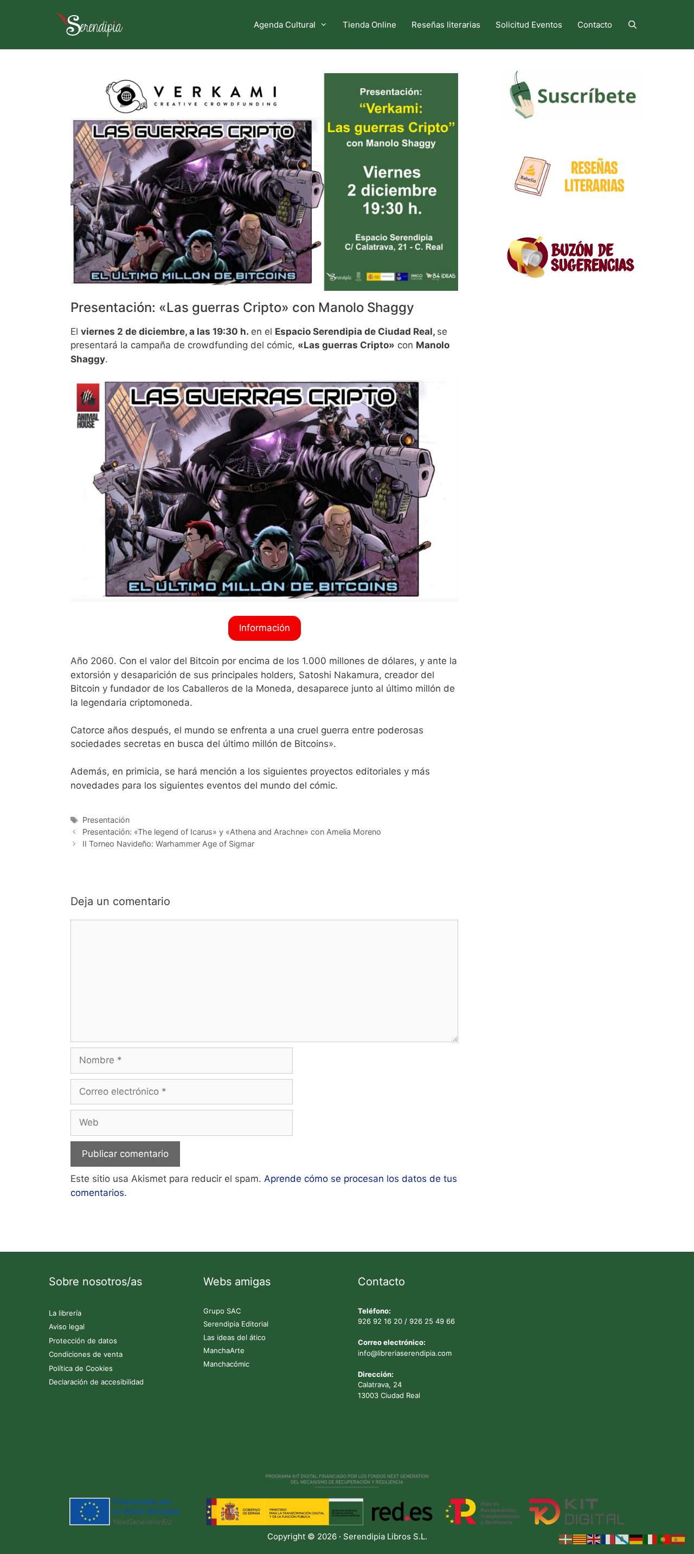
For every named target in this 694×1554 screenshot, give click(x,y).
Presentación (106, 819)
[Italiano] (651, 1538)
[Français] (608, 1538)
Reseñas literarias (446, 24)
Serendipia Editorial (235, 1323)
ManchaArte (224, 1350)
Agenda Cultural (285, 24)
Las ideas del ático (234, 1337)
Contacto (594, 24)
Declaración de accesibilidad (96, 1381)
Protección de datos (83, 1340)
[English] (594, 1538)
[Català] (580, 1538)
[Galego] (622, 1538)
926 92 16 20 (380, 1321)
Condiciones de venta (86, 1354)
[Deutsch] (636, 1538)
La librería (65, 1313)
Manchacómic (226, 1364)
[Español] (679, 1538)
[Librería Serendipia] (92, 24)
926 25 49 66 (432, 1321)
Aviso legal (67, 1326)
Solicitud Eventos (529, 24)
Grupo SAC (222, 1310)
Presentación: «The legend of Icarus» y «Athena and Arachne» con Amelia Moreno (231, 831)
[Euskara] (566, 1538)
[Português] (665, 1538)
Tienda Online (369, 24)
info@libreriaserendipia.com (405, 1353)
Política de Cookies (81, 1368)
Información (264, 627)
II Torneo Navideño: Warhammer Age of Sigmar (168, 843)
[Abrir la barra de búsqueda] (632, 24)
